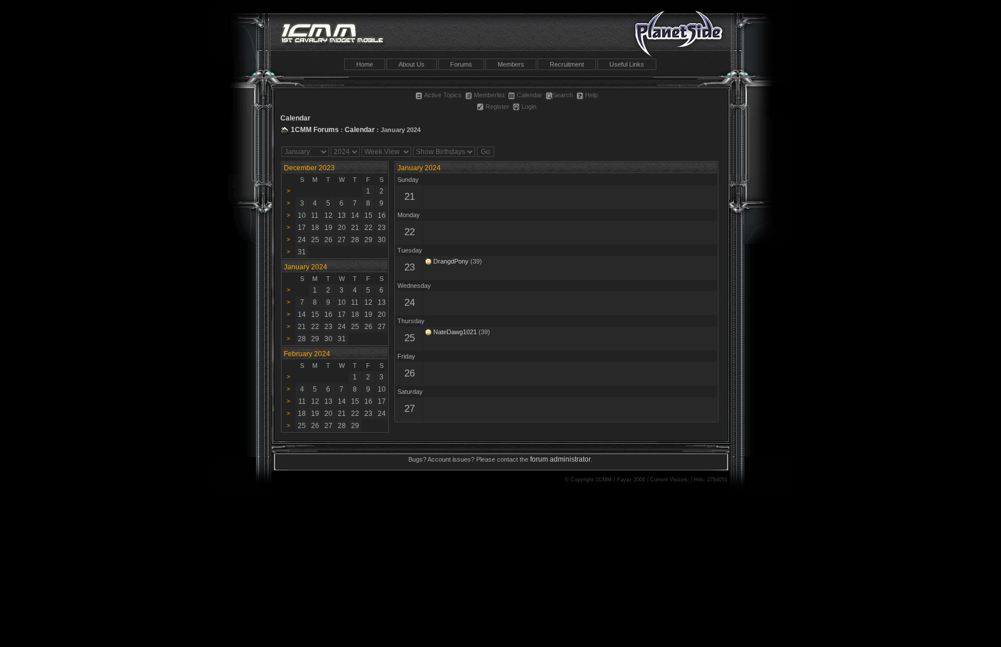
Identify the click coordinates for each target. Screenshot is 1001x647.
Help (591, 95)
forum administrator (560, 459)
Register (497, 106)
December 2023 (309, 168)
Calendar (529, 95)
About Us (412, 64)
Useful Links (626, 64)
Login (528, 106)
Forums (461, 64)
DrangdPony (451, 261)
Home (364, 64)
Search (563, 95)
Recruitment (567, 64)
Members (511, 64)
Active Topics (443, 95)
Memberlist (489, 95)
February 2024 (307, 354)
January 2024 (419, 168)
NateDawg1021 (455, 331)
